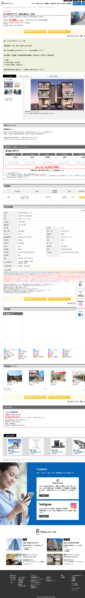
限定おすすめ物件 (22, 585)
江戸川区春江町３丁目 (14, 452)
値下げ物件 (21, 582)
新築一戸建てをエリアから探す (19, 7)
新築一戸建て (13, 577)
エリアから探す (22, 577)
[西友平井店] (58, 376)
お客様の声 (53, 3)
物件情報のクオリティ (35, 580)
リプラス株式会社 (11, 412)
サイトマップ (74, 590)
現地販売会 (21, 580)
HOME (33, 3)
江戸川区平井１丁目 (57, 452)
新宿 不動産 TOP (7, 7)
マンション (12, 580)
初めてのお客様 (61, 3)
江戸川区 (30, 7)
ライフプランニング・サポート (37, 578)
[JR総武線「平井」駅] (14, 376)
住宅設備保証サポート (35, 577)
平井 (34, 7)
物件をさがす (39, 3)
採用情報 (69, 3)
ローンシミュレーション (36, 584)
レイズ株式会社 (75, 584)
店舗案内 (46, 3)
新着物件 (20, 584)
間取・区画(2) (54, 76)
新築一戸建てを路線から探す (9, 460)
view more (44, 495)
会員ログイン (77, 3)
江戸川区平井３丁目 (35, 452)
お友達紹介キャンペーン (51, 580)
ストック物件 (77, 0)
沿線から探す (21, 578)
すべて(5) (9, 76)
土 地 (11, 582)
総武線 (18, 460)
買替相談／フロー (34, 585)
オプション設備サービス (36, 582)
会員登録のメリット (35, 587)
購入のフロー (49, 578)
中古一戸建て (13, 578)
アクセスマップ (28, 547)
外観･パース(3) (24, 76)
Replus (38, 597)
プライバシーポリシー (76, 588)
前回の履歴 (67, 0)
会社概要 (26, 549)
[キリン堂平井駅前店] (36, 376)
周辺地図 (27, 22)
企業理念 (73, 577)
